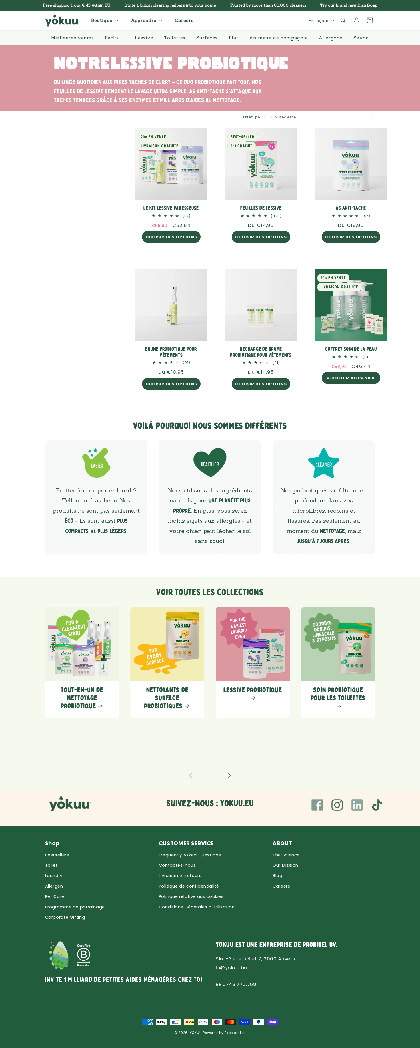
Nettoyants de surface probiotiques (166, 698)
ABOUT (282, 843)
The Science (286, 855)
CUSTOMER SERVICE (186, 843)
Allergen (54, 886)
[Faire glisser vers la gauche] (191, 776)
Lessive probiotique (252, 690)
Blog (278, 875)
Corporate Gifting (65, 917)
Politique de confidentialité (189, 886)
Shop (52, 843)
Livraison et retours (180, 875)
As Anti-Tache (351, 208)
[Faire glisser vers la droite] (229, 776)
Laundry (54, 875)
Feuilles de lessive (260, 208)
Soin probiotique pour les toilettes (338, 694)
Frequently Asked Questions (190, 855)
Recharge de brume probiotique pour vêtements (261, 352)
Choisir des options (171, 237)
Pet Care (54, 896)
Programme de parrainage (75, 907)
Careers (281, 886)
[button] (104, 20)
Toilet (51, 865)
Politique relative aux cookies (191, 896)
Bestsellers (57, 855)
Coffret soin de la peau (351, 349)
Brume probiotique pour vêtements (171, 352)
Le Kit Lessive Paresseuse (171, 208)
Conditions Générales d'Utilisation (197, 907)
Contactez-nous (177, 865)
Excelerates (235, 1033)
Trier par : (253, 117)
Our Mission (285, 865)
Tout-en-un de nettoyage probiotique (82, 698)
